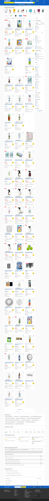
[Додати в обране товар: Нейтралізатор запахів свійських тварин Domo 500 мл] (33, 298)
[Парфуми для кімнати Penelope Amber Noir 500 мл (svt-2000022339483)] (9, 375)
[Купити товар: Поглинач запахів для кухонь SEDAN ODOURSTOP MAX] (23, 346)
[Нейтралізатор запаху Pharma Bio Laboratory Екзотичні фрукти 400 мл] (9, 42)
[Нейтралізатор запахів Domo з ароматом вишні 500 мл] (9, 117)
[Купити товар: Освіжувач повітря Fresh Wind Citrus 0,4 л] (33, 346)
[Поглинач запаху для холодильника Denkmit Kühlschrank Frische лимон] (19, 229)
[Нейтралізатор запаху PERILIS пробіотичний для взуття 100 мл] (9, 173)
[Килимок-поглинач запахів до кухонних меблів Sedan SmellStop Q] (9, 284)
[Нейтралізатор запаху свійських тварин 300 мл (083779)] (19, 357)
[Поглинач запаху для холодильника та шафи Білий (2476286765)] (19, 302)
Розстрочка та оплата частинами (28, 491)
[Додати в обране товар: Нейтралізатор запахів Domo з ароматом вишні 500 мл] (13, 113)
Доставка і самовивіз (27, 492)
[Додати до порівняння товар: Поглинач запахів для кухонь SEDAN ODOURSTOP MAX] (23, 336)
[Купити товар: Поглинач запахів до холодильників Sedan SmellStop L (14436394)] (13, 273)
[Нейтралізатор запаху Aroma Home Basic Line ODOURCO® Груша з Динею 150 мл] (9, 136)
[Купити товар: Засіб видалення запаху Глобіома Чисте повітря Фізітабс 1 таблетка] (23, 273)
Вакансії (15, 493)
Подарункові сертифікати (27, 495)
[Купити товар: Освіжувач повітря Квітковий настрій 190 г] (13, 346)
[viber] (37, 487)
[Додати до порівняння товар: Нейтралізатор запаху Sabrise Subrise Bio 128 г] (13, 58)
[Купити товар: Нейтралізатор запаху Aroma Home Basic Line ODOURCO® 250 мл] (13, 402)
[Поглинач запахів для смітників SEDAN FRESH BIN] (29, 265)
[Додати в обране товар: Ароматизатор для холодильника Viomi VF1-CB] (33, 353)
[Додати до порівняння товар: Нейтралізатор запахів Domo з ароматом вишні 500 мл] (13, 114)
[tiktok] (39, 487)
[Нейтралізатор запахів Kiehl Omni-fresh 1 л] (19, 136)
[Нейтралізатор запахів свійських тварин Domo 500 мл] (29, 302)
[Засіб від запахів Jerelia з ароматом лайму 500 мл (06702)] (19, 320)
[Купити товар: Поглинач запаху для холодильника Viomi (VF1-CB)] (13, 310)
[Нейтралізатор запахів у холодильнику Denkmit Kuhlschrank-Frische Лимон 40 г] (29, 320)
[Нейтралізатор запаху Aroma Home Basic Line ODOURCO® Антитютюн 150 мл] (19, 80)
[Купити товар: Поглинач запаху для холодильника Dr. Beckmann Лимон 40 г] (23, 32)
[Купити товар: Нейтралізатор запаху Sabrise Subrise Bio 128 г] (13, 69)
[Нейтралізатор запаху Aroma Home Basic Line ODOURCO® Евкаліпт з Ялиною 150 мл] (9, 99)
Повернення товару (27, 493)
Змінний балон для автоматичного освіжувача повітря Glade (33, 418)
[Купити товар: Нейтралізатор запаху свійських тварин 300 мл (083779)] (23, 365)
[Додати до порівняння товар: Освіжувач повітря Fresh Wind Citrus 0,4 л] (33, 336)
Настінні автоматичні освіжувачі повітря (20, 418)
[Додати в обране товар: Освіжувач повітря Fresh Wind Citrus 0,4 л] (33, 335)
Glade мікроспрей (16, 416)
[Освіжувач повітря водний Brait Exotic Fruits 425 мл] (9, 320)
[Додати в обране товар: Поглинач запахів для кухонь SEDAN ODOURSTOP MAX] (23, 335)
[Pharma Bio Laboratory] (11, 16)
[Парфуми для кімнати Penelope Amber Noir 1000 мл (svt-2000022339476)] (19, 284)
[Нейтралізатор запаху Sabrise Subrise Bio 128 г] (9, 61)
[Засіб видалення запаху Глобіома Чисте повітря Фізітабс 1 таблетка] (19, 265)
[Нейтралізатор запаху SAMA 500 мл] (9, 24)
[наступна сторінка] (24, 411)
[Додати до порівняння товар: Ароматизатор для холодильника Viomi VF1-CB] (33, 354)
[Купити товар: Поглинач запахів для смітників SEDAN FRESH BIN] (33, 273)
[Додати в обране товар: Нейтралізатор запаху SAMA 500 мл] (13, 20)
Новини (15, 491)
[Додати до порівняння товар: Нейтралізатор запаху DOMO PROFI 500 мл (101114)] (33, 58)
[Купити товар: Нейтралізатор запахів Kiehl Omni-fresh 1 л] (23, 144)
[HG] (20, 16)
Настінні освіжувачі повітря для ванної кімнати (36, 416)
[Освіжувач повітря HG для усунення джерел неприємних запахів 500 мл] (9, 80)
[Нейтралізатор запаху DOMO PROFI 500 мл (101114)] (29, 61)
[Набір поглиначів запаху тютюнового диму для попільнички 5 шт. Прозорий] (29, 375)
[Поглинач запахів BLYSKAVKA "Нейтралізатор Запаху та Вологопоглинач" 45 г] (29, 42)
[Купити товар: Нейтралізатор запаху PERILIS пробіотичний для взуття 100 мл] (13, 181)
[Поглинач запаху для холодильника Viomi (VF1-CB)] (9, 302)
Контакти (15, 492)
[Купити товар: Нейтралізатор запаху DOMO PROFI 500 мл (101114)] (33, 69)
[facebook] (32, 487)
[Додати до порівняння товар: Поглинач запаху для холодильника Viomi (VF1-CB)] (13, 299)
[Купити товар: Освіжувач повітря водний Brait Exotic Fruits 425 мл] (13, 328)
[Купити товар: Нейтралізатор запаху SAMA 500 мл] (13, 32)
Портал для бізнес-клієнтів (38, 491)
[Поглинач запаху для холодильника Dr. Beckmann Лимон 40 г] (19, 24)
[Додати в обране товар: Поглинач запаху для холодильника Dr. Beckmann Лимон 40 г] (23, 20)
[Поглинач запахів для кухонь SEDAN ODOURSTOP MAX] (19, 339)
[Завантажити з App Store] (37, 495)
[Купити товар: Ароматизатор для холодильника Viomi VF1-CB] (33, 365)
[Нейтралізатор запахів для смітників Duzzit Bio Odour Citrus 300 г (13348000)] (29, 284)
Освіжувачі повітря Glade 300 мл (8, 416)
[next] (44, 427)
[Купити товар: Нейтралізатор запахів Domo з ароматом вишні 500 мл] (13, 125)
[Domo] (25, 16)
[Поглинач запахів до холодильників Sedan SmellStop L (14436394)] (9, 265)
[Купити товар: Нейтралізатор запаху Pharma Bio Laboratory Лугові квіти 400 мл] (33, 32)
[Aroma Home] (16, 16)
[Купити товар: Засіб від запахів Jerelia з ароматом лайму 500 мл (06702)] (23, 328)
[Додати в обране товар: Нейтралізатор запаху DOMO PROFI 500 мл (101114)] (33, 57)
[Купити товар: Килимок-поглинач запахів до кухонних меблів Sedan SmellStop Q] (13, 291)
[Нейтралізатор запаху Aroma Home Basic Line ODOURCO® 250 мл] (9, 394)
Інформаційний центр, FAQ (7, 490)
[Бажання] (39, 2)
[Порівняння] (36, 2)
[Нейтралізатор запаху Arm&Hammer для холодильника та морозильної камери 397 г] (19, 42)
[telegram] (40, 487)
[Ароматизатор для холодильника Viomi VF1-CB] (29, 357)
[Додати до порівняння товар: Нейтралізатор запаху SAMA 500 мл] (13, 21)
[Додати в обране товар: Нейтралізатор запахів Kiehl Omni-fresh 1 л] (23, 132)
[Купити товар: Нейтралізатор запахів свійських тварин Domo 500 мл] (33, 310)
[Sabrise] (6, 16)
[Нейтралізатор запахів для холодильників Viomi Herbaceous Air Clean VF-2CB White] (9, 229)
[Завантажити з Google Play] (37, 496)
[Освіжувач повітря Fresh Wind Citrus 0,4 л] (29, 339)
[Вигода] (37, 1)
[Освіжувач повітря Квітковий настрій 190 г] (9, 339)
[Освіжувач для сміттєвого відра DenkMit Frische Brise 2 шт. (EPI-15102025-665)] (29, 80)
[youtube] (34, 487)
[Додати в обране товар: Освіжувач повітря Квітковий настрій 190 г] (13, 335)
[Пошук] (34, 2)
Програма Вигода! (27, 496)
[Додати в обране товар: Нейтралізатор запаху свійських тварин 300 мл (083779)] (23, 353)
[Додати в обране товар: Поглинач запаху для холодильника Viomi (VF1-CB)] (13, 298)
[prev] (42, 427)
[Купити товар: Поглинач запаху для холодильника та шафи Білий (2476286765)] (23, 310)
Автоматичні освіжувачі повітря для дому (24, 416)
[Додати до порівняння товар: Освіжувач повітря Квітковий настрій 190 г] (13, 336)
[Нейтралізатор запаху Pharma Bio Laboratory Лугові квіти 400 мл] (29, 24)
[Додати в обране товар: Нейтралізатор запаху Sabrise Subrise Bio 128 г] (13, 57)
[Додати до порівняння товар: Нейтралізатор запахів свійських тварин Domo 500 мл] (33, 299)
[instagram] (35, 487)
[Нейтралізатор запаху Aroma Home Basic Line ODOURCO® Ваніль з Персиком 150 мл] (29, 155)
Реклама (15, 495)
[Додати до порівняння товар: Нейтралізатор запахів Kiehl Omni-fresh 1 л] (23, 133)
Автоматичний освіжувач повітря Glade (9, 418)
